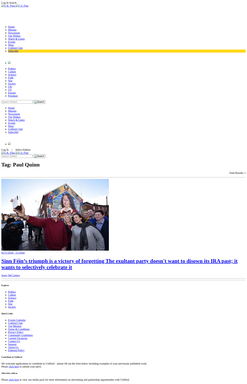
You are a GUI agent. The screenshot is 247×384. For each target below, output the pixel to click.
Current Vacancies (17, 338)
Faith (10, 77)
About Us (13, 347)
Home (11, 26)
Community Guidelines (20, 335)
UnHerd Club (15, 48)
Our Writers (14, 35)
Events (11, 41)
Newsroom (14, 32)
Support (12, 344)
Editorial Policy (16, 350)
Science (12, 74)
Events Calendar (17, 320)
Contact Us (14, 341)
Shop (11, 45)
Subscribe (13, 51)
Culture (12, 71)
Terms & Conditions (19, 329)
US (10, 89)
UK (10, 86)
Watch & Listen (16, 38)
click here (14, 366)
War (10, 80)
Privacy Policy (16, 332)
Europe (12, 92)
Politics (12, 68)
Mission (12, 29)
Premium (13, 95)
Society (12, 83)
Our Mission (14, 326)
